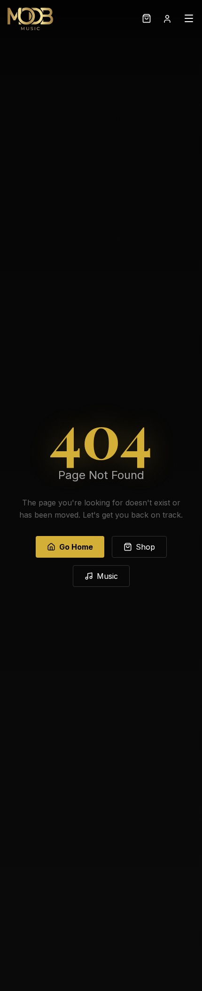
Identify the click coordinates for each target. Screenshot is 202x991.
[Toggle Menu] (188, 19)
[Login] (167, 19)
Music (107, 576)
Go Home (76, 547)
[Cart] (146, 19)
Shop (145, 547)
